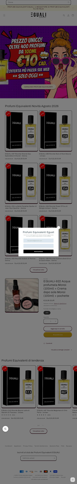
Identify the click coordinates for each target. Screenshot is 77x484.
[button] (5, 429)
